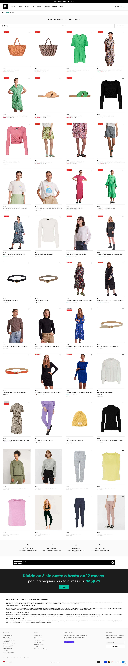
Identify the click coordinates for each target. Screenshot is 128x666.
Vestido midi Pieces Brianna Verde (106, 208)
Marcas (39, 6)
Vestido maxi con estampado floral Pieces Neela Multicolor (79, 300)
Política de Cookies (7, 648)
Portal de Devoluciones (39, 640)
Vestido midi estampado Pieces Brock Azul (14, 254)
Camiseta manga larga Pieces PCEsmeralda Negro (110, 440)
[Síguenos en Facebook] (4, 657)
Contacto (47, 6)
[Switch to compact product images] (7, 26)
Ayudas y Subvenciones (8, 652)
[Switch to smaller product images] (4, 26)
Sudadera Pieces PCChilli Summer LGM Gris (45, 488)
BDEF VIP (54, 6)
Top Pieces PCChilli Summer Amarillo (107, 488)
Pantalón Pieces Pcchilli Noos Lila (44, 440)
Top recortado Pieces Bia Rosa (11, 162)
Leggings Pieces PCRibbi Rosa (104, 534)
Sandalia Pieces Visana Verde (73, 116)
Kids (33, 6)
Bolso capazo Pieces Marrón (42, 70)
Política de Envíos (7, 637)
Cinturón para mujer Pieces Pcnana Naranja (15, 392)
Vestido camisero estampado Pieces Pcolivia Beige (16, 440)
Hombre (20, 6)
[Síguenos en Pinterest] (17, 657)
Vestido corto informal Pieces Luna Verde (77, 70)
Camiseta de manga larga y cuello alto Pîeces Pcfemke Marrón (15, 346)
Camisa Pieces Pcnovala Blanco (105, 392)
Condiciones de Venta (8, 635)
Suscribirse (115, 646)
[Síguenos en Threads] (14, 657)
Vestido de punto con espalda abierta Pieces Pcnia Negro (48, 392)
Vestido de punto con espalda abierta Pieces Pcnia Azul (79, 392)
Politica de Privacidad (8, 646)
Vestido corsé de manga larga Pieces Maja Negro (110, 254)
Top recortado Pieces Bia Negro (105, 116)
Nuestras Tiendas (38, 642)
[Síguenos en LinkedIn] (24, 657)
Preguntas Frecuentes (39, 644)
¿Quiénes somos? (38, 635)
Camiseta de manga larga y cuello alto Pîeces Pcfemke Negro (47, 346)
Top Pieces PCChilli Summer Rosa (11, 534)
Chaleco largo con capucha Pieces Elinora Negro (110, 300)
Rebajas (13, 6)
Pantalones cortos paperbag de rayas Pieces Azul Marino (110, 162)
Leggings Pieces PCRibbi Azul (73, 534)
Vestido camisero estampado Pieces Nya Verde (15, 116)
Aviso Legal (5, 650)
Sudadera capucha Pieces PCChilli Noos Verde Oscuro (15, 488)
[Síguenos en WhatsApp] (28, 657)
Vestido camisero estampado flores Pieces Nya (109, 70)
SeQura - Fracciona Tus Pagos (41, 648)
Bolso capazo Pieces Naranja (11, 70)
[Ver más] (64, 581)
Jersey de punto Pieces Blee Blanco (44, 254)
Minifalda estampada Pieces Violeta (75, 162)
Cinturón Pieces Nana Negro (10, 300)
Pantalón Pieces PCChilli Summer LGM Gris (77, 488)
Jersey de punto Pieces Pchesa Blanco (76, 254)
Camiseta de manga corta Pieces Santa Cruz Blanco (48, 208)
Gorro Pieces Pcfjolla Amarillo (74, 440)
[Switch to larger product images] (2, 26)
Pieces (4, 68)
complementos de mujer (50, 615)
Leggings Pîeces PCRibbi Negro (42, 534)
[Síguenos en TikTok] (21, 657)
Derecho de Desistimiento (9, 643)
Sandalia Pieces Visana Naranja (43, 116)
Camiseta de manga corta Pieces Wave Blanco (15, 208)
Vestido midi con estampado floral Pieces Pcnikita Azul (79, 346)
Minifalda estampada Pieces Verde (43, 162)
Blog (61, 6)
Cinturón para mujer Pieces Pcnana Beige (108, 346)
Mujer (27, 6)
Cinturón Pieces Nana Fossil (42, 300)
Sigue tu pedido (37, 637)
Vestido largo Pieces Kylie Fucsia (75, 208)
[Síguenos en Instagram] (10, 657)
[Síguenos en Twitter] (7, 657)
